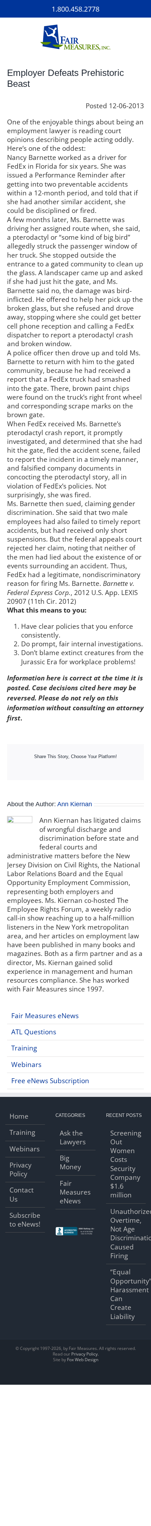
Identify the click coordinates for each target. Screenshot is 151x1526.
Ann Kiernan (74, 804)
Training (24, 1048)
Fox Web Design (82, 1360)
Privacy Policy (20, 1169)
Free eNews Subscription (50, 1080)
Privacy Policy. (85, 1354)
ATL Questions (33, 1031)
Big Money (70, 1162)
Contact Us (21, 1194)
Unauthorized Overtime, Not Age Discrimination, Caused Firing (126, 1233)
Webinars (26, 1064)
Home (18, 1116)
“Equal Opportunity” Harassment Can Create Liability (126, 1294)
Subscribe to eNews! (24, 1220)
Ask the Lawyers (73, 1137)
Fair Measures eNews (45, 1015)
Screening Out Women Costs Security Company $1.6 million (125, 1164)
